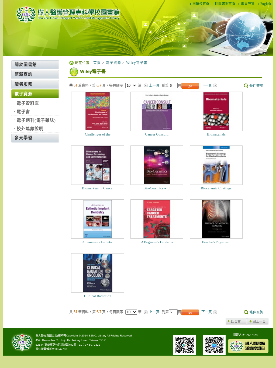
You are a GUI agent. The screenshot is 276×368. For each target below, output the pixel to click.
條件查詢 (256, 86)
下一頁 (206, 85)
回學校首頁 (200, 4)
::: (10, 62)
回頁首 (236, 322)
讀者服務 (23, 84)
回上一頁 (259, 322)
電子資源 (23, 94)
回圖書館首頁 (225, 4)
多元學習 (23, 138)
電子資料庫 (28, 103)
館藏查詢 (23, 74)
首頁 (97, 63)
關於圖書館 (26, 64)
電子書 (23, 111)
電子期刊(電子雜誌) (36, 120)
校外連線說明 (30, 128)
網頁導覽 (247, 4)
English (265, 4)
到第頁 (171, 85)
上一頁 (154, 85)
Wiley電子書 (136, 63)
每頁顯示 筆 (126, 85)
